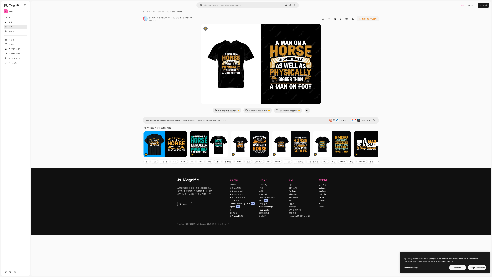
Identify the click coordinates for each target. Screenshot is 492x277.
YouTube (322, 191)
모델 (154, 161)
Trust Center (264, 210)
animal (277, 161)
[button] (184, 204)
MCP (342, 120)
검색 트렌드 (294, 197)
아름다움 (164, 161)
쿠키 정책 (263, 203)
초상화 (239, 161)
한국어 (184, 204)
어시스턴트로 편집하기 (286, 111)
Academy (263, 184)
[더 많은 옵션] (340, 18)
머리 (174, 161)
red (192, 161)
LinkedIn (322, 194)
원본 (263, 200)
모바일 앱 (233, 213)
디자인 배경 (299, 161)
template (362, 161)
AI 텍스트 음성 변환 (237, 197)
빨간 (248, 161)
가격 (462, 5)
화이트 (183, 161)
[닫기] (374, 120)
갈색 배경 (258, 161)
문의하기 (323, 180)
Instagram (323, 188)
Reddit (321, 206)
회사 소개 (293, 188)
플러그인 (365, 120)
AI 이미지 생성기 (236, 191)
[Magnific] (188, 180)
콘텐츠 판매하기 (295, 210)
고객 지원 (322, 184)
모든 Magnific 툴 (236, 216)
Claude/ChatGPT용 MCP (242, 203)
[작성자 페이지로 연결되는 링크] (145, 18)
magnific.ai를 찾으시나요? (299, 216)
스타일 (287, 161)
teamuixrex (152, 20)
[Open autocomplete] (200, 5)
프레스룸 (292, 213)
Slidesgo (292, 206)
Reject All (457, 267)
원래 (216, 29)
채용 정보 (293, 194)
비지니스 (262, 216)
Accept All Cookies (477, 267)
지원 (261, 191)
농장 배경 (228, 161)
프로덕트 (234, 180)
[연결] (6, 272)
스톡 (148, 11)
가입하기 (483, 5)
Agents (235, 206)
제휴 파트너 (264, 213)
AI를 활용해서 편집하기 (225, 111)
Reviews (292, 191)
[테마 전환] (15, 272)
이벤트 (291, 203)
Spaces (233, 184)
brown (342, 161)
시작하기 (263, 180)
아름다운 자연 (313, 161)
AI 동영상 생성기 (236, 194)
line (268, 161)
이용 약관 (263, 194)
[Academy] (10, 272)
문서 (261, 188)
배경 (325, 161)
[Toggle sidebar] (25, 5)
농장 (351, 161)
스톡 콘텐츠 (234, 200)
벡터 (154, 11)
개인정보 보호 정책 (267, 197)
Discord (322, 200)
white (200, 161)
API (231, 210)
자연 (333, 161)
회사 (291, 180)
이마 (209, 161)
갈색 (217, 161)
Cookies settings (266, 206)
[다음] (378, 144)
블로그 (291, 200)
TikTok (321, 197)
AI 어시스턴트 (235, 188)
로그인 (471, 5)
